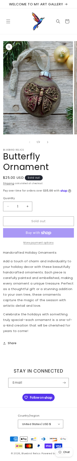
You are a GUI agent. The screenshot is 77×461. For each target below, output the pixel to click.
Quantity (9, 198)
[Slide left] (29, 142)
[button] (8, 21)
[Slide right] (47, 142)
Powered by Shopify (53, 453)
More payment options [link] (38, 242)
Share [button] (12, 343)
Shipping (8, 183)
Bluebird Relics (31, 453)
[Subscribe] (64, 383)
